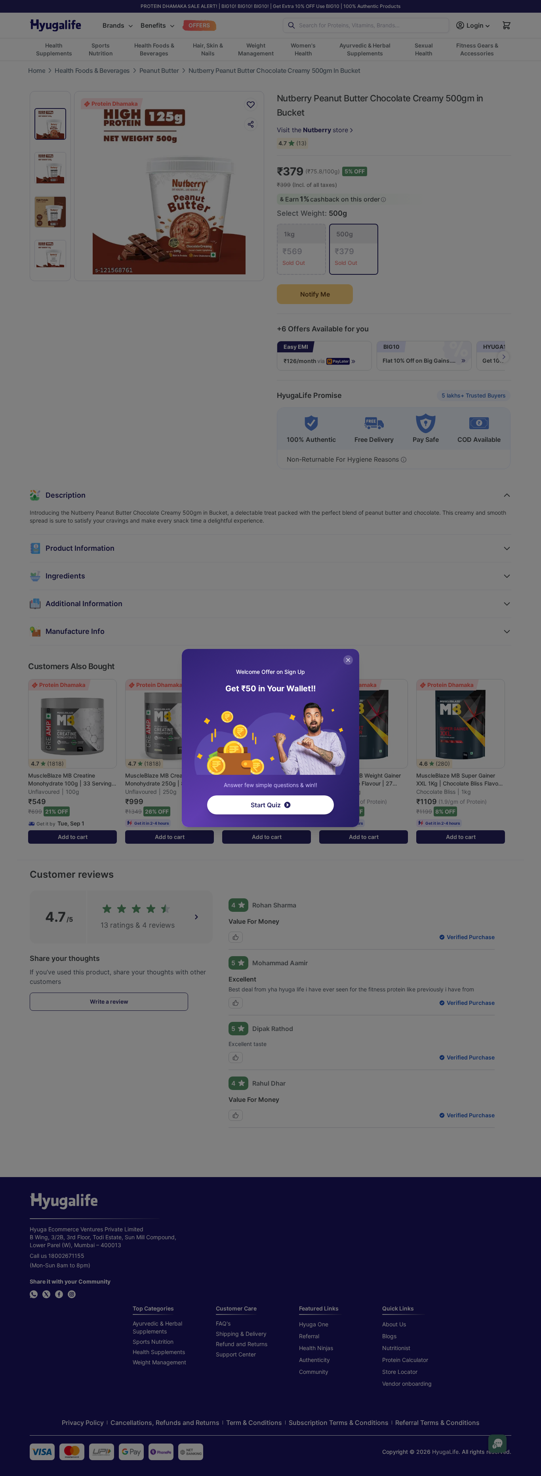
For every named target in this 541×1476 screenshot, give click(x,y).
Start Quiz (266, 805)
